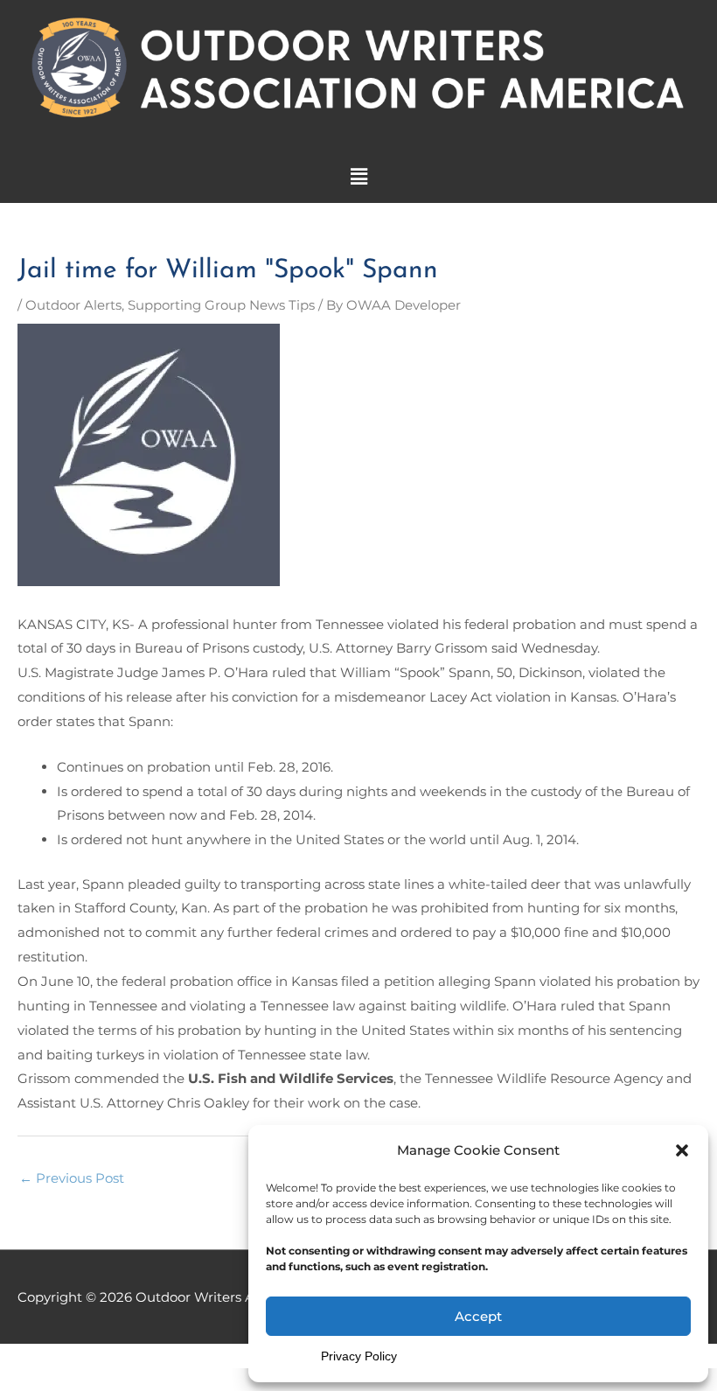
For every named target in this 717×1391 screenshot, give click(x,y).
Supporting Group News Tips (221, 305)
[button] (682, 1150)
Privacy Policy (359, 1356)
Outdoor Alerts (73, 305)
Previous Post (71, 1178)
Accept (478, 1316)
